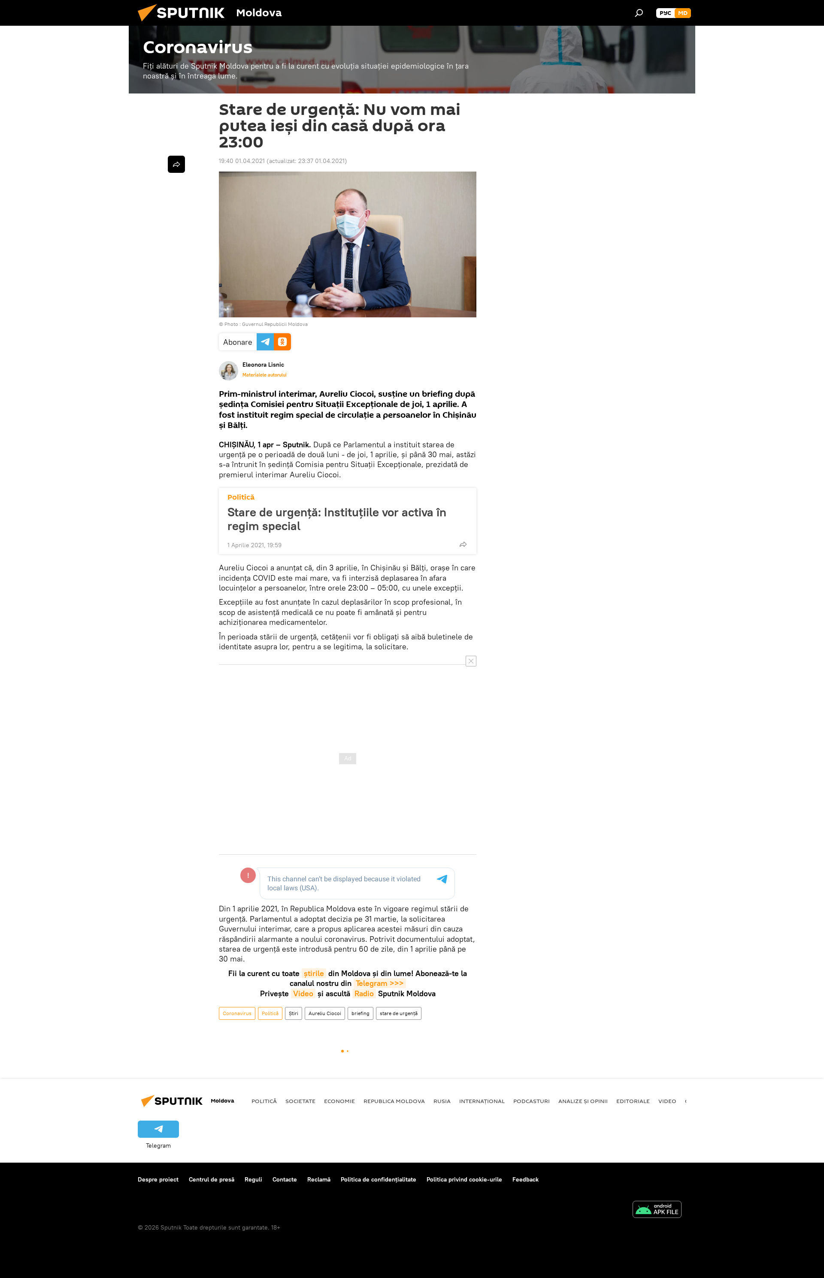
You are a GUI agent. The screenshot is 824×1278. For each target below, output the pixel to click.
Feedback (525, 1179)
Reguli (253, 1179)
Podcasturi (531, 1101)
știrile (314, 973)
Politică (240, 497)
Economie (339, 1101)
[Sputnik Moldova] (184, 23)
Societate (300, 1101)
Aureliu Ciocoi (325, 1013)
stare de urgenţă (399, 1013)
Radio (364, 993)
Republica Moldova (394, 1101)
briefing (360, 1013)
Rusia (442, 1101)
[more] (463, 544)
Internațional (482, 1101)
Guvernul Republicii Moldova (275, 324)
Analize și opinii (583, 1101)
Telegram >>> (380, 983)
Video (303, 993)
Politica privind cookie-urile (464, 1179)
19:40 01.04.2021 (242, 161)
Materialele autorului (264, 375)
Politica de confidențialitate (378, 1179)
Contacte (285, 1179)
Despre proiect (158, 1179)
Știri (293, 1013)
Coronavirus (237, 1013)
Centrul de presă (211, 1179)
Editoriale (633, 1101)
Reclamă (318, 1179)
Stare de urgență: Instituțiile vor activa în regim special (336, 519)
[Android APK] (657, 1210)
